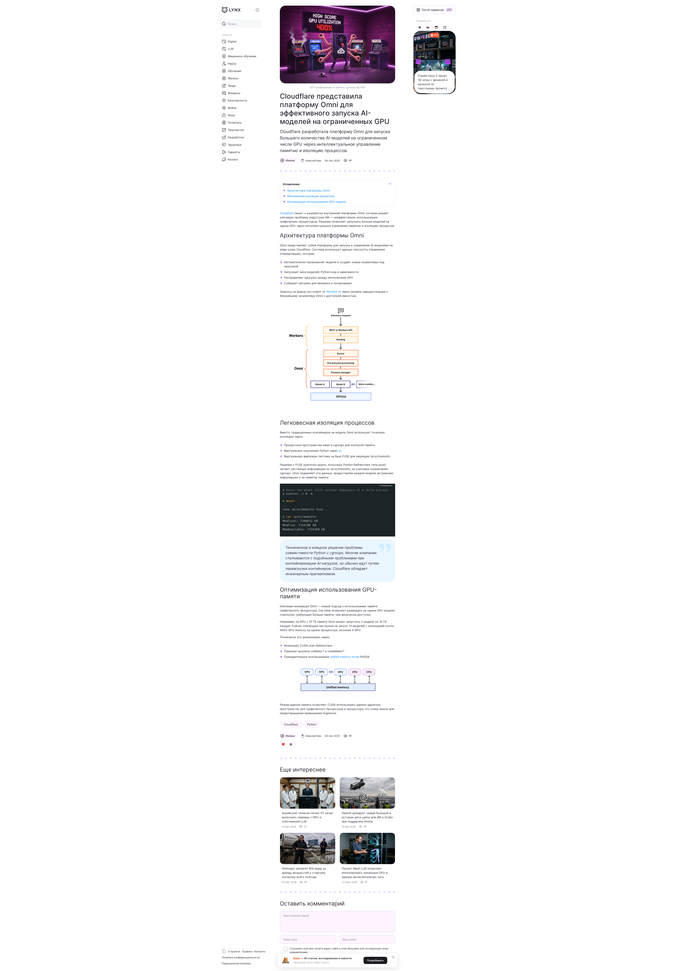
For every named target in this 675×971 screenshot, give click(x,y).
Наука (232, 63)
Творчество (236, 130)
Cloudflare (287, 213)
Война (232, 108)
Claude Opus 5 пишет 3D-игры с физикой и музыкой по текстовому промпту (433, 82)
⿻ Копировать (385, 485)
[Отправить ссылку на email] (436, 27)
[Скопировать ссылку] (444, 27)
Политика (234, 122)
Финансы (234, 93)
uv (340, 450)
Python (311, 724)
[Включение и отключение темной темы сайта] (257, 10)
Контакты (259, 951)
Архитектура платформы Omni (308, 190)
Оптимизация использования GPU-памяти (316, 201)
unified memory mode (344, 657)
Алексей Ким (313, 160)
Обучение (234, 71)
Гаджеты (234, 152)
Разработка (236, 137)
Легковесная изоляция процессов (311, 196)
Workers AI (333, 291)
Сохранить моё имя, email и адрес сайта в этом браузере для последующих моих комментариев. (339, 950)
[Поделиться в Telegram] (419, 27)
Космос (233, 159)
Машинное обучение (242, 56)
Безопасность (237, 100)
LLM (230, 49)
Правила (247, 951)
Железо (233, 78)
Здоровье (234, 144)
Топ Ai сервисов (433, 10)
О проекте (234, 951)
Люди (232, 85)
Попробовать (375, 960)
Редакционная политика (236, 963)
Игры (231, 115)
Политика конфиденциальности (241, 957)
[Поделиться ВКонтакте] (427, 27)
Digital (232, 41)
